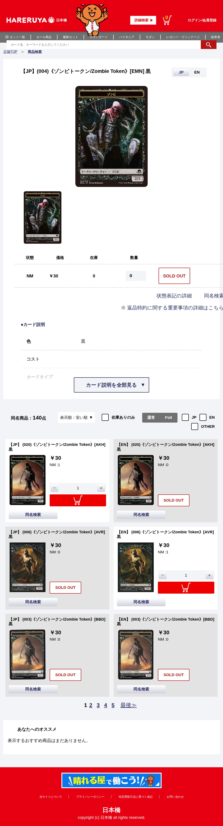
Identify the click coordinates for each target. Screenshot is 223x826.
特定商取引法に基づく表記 (136, 796)
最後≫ (128, 705)
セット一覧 (17, 37)
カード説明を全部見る (111, 385)
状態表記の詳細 (175, 296)
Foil (168, 417)
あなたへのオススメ (37, 729)
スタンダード (99, 37)
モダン (150, 37)
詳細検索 (142, 20)
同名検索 (33, 514)
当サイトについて (50, 796)
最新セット (70, 37)
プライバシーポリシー (90, 796)
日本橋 (111, 810)
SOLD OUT (174, 276)
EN (212, 417)
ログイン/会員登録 (202, 20)
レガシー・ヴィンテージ (183, 37)
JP (194, 417)
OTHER (208, 426)
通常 (151, 417)
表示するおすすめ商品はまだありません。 (49, 740)
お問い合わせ (175, 796)
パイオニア (126, 37)
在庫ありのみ (123, 417)
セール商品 (44, 37)
